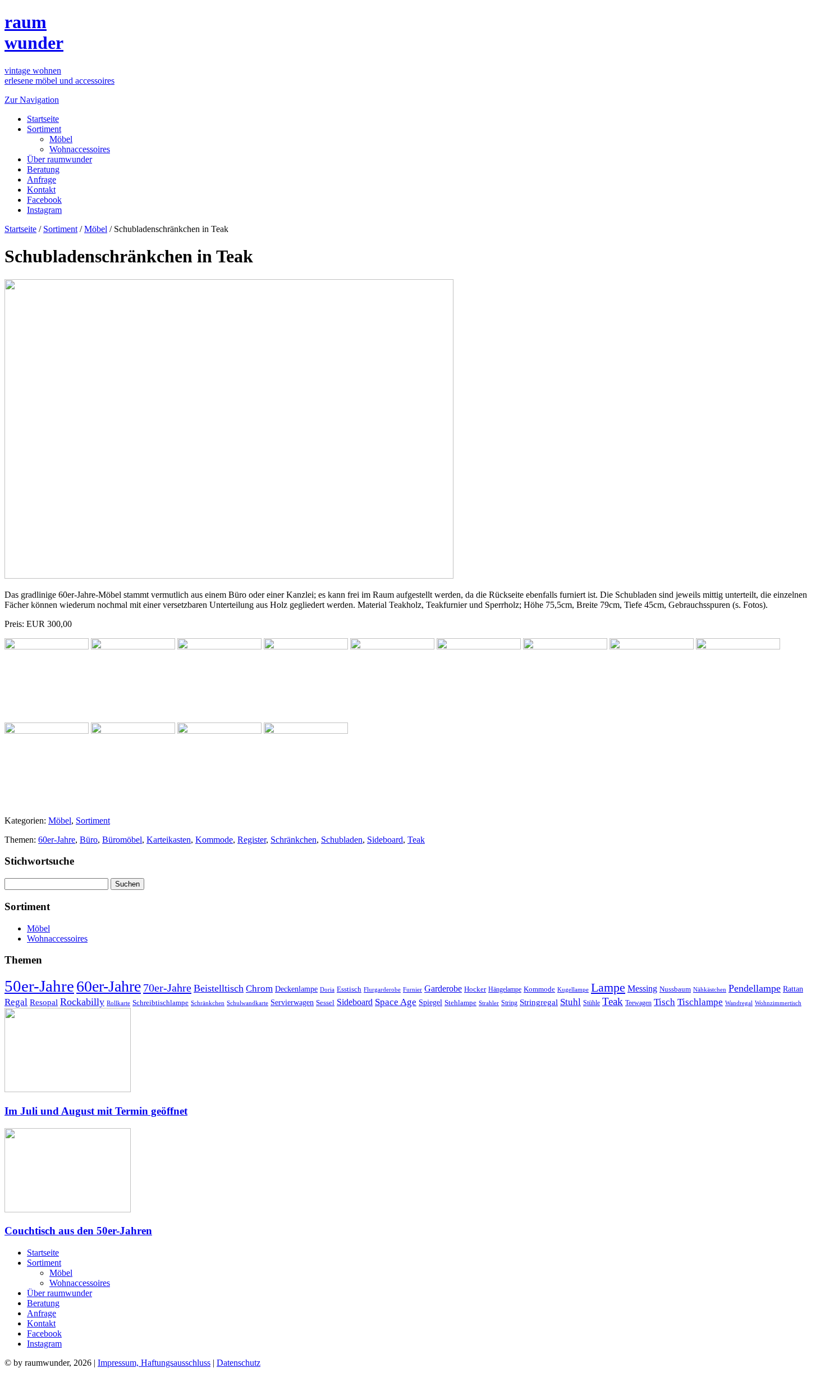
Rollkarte (118, 1003)
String (509, 1003)
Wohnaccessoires (79, 149)
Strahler (489, 1002)
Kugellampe (573, 989)
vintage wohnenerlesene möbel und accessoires (59, 75)
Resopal (44, 1002)
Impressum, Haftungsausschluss (154, 1362)
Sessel (325, 1002)
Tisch (664, 1002)
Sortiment (44, 129)
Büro (89, 839)
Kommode (214, 839)
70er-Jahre (167, 987)
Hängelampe (504, 989)
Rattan (793, 988)
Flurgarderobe (382, 989)
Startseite (43, 119)
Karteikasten (168, 839)
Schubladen (342, 839)
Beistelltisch (219, 988)
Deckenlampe (296, 988)
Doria (327, 989)
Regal (15, 1002)
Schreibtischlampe (160, 1002)
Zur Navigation (31, 99)
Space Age (395, 1002)
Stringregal (539, 1002)
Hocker (475, 989)
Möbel (60, 139)
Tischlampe (700, 1001)
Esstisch (349, 989)
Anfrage (41, 179)
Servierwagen (292, 1002)
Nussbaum (675, 989)
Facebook (44, 199)
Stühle (591, 1003)
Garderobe (443, 988)
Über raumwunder (59, 159)
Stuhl (570, 1002)
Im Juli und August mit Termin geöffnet (95, 1111)
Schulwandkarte (247, 1002)
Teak (416, 839)
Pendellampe (754, 988)
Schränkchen (294, 839)
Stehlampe (460, 1003)
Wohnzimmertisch (778, 1003)
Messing (642, 989)
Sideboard (385, 839)
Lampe (608, 987)
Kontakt (41, 189)
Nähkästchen (709, 989)
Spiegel (430, 1002)
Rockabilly (82, 1001)
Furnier (412, 989)
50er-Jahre (39, 986)
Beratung (43, 169)
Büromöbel (122, 839)
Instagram (44, 210)
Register (251, 839)
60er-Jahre (56, 839)
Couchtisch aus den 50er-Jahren (78, 1231)
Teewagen (638, 1003)
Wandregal (739, 1003)
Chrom (259, 988)
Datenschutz (238, 1362)
